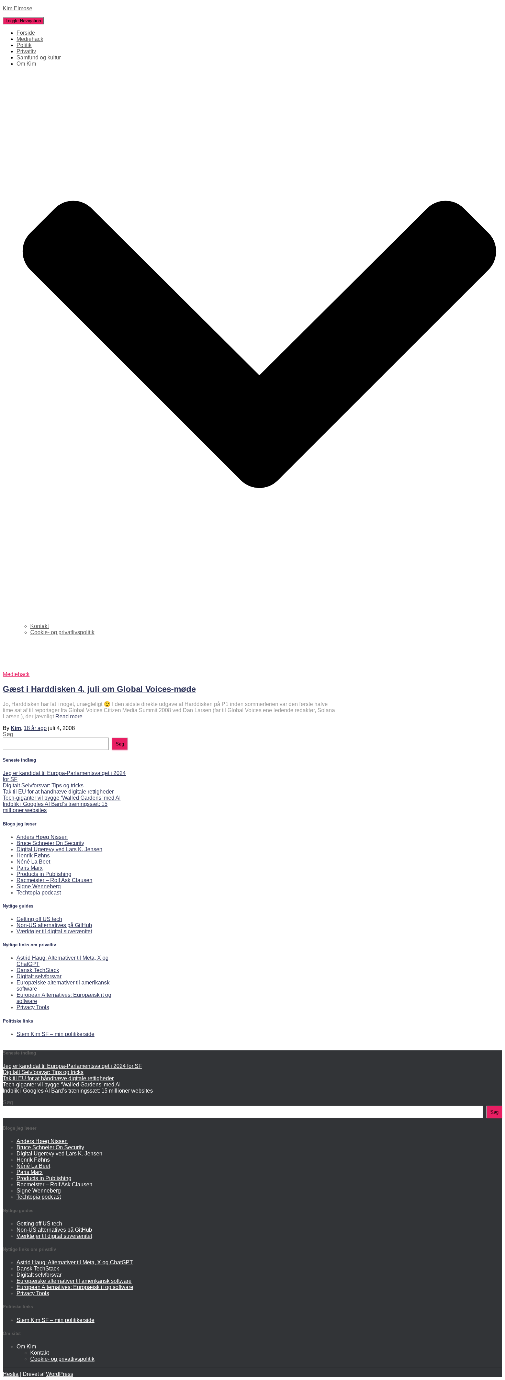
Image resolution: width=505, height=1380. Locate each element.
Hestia (11, 1374)
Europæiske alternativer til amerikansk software (74, 1281)
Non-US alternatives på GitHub (54, 925)
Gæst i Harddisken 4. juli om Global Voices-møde (99, 689)
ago (35, 728)
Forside (25, 33)
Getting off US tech (39, 919)
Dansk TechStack (37, 970)
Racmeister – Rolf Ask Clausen (54, 880)
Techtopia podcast (38, 893)
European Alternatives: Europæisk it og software (74, 1287)
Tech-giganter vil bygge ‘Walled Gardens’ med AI (62, 798)
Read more (68, 716)
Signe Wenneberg (38, 886)
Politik (24, 45)
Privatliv (26, 51)
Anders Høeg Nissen (42, 837)
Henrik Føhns (33, 855)
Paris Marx (29, 868)
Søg (8, 734)
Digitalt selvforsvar (38, 976)
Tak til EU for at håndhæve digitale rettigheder (58, 792)
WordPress (59, 1374)
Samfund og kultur (38, 57)
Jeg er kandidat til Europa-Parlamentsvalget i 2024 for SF (72, 1066)
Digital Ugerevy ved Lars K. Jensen (59, 849)
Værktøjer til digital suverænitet (54, 931)
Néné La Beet (33, 862)
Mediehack (29, 39)
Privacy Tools (32, 1007)
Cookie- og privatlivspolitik (62, 632)
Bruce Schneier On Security (50, 843)
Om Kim (26, 1346)
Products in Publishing (43, 874)
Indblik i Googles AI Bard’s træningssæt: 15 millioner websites (78, 1091)
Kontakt (39, 626)
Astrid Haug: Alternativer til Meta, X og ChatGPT (74, 1262)
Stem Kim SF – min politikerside (55, 1034)
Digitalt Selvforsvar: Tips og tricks (43, 785)
